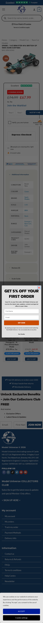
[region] (21, 608)
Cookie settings (21, 618)
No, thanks (21, 334)
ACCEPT (21, 611)
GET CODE (21, 323)
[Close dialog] (39, 287)
